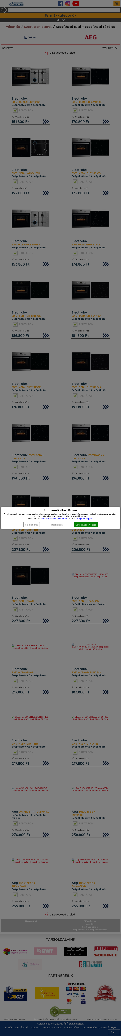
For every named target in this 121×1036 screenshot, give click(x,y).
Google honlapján (84, 518)
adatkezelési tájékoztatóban (54, 518)
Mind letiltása (31, 525)
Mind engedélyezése (86, 525)
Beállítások (57, 525)
